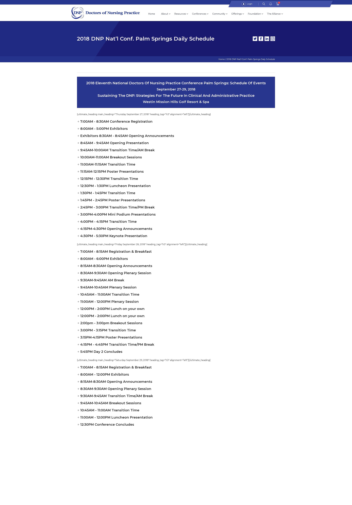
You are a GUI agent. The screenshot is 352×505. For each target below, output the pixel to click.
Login (249, 4)
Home (151, 14)
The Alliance (274, 14)
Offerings (236, 14)
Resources (180, 14)
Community (218, 14)
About (164, 14)
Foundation (254, 14)
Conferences (199, 14)
